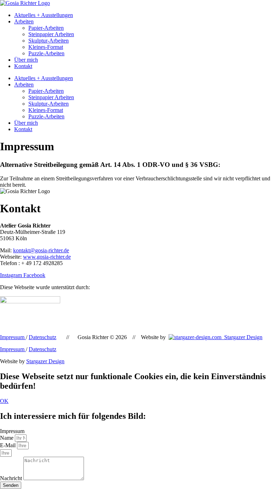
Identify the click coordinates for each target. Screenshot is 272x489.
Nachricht (11, 478)
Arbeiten (24, 21)
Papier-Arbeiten (46, 28)
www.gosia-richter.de (47, 257)
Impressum (13, 337)
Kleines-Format (45, 47)
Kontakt (23, 66)
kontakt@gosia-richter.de (41, 250)
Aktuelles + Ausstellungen (43, 15)
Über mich (26, 60)
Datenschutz (42, 337)
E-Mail (8, 445)
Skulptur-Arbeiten (48, 41)
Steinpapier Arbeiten (51, 34)
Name (7, 438)
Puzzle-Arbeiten (46, 53)
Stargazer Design (241, 337)
